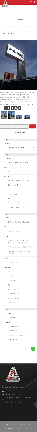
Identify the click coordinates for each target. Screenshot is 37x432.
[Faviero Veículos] (3, 115)
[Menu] (31, 2)
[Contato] (35, 2)
